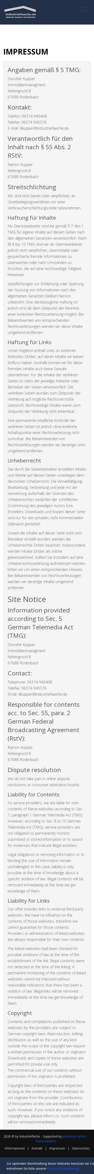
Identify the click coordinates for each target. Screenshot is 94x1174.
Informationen (15, 1148)
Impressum (57, 1148)
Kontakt (37, 1148)
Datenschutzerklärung (62, 1168)
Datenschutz (81, 1148)
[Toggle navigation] (84, 9)
